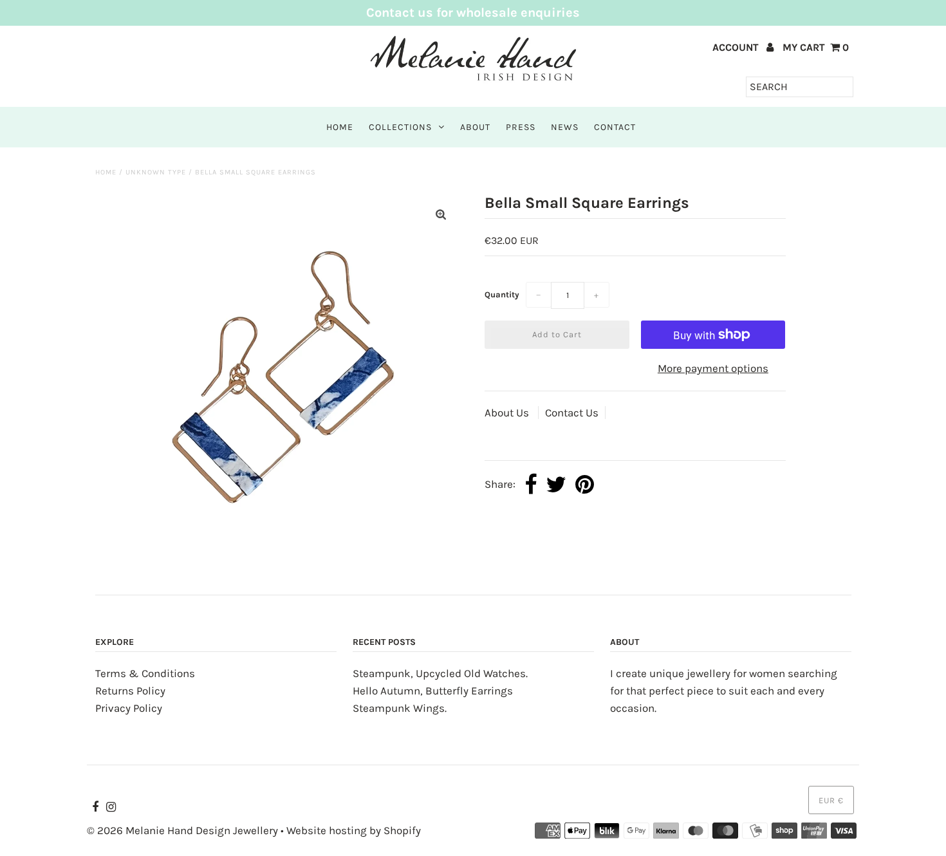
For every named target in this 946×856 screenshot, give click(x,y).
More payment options (713, 368)
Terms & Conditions (145, 673)
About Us (508, 412)
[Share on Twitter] (556, 486)
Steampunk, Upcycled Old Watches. (440, 673)
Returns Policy (130, 690)
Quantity (502, 294)
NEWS (565, 127)
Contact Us (571, 412)
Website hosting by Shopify (353, 830)
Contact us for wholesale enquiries (473, 12)
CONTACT (615, 127)
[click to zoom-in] (441, 214)
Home (105, 172)
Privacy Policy (128, 708)
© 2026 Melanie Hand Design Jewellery (182, 830)
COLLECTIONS (400, 127)
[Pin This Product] (584, 486)
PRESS (520, 127)
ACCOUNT (736, 47)
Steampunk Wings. (400, 708)
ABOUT (475, 127)
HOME (339, 127)
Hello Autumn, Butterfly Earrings (433, 690)
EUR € (831, 800)
